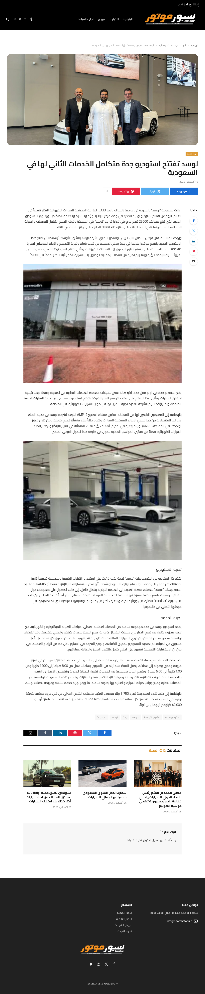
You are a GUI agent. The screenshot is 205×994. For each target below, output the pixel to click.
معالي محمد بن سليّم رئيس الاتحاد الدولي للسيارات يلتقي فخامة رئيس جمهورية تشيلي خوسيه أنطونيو (160, 799)
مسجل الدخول (151, 840)
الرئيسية (128, 19)
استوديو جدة (172, 717)
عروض (102, 19)
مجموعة (102, 717)
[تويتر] (194, 231)
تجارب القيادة (86, 19)
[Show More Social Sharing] (107, 191)
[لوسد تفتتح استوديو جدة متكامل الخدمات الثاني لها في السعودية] (102, 99)
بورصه (135, 717)
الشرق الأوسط (152, 717)
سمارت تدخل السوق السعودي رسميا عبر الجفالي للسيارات (104, 795)
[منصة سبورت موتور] (170, 19)
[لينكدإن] (194, 241)
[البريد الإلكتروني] (194, 261)
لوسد (115, 717)
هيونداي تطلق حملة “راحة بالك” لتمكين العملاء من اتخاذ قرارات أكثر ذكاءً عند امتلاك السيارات (48, 797)
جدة (125, 717)
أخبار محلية (191, 154)
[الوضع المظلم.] (31, 19)
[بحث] (8, 19)
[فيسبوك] (194, 221)
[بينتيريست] (194, 251)
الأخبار (115, 19)
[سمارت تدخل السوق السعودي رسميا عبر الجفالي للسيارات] (102, 773)
